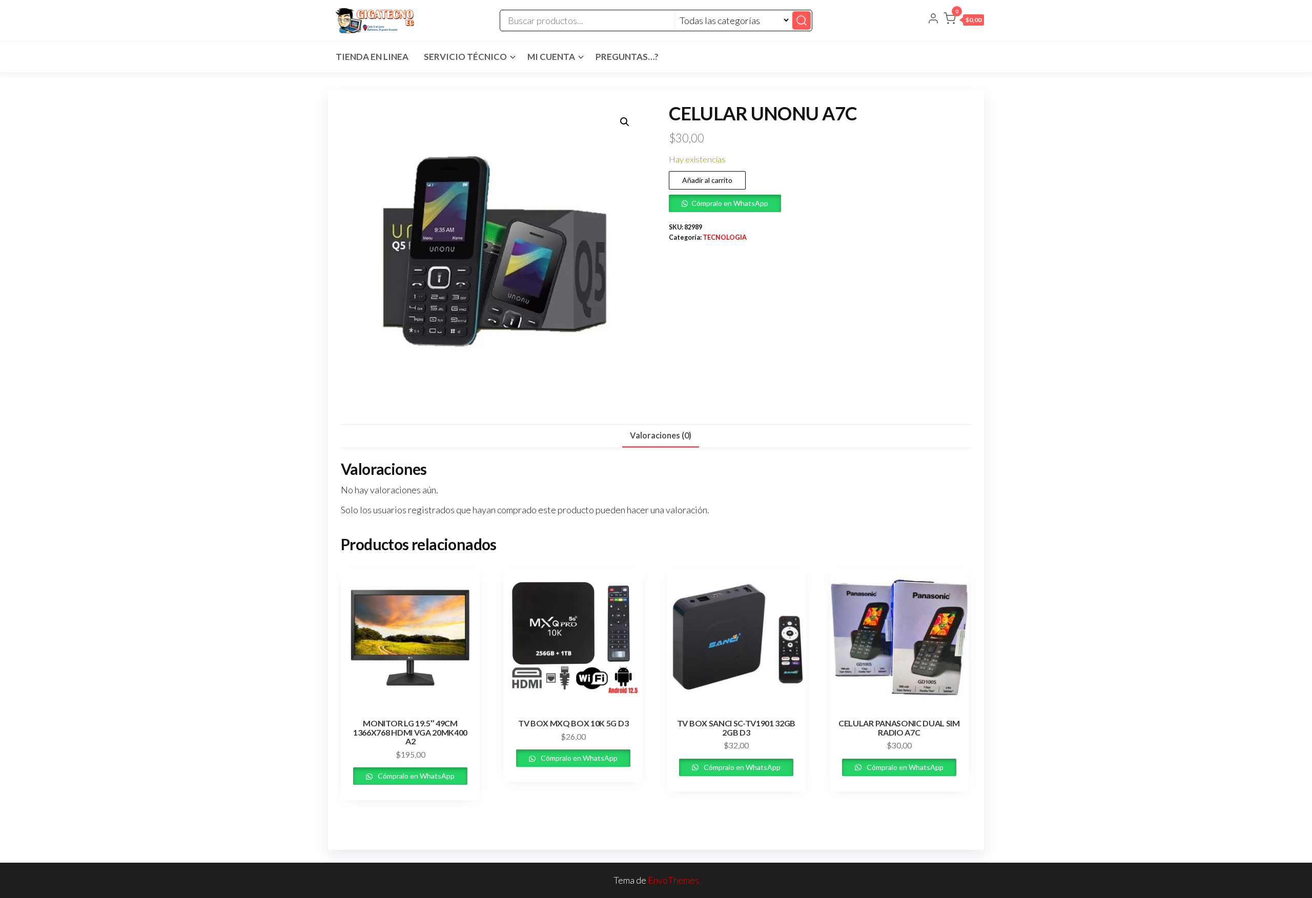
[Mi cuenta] (933, 19)
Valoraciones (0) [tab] (660, 435)
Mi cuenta (551, 56)
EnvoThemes (673, 880)
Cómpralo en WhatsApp (729, 203)
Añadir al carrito (707, 180)
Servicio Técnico (465, 56)
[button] (964, 20)
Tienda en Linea (372, 56)
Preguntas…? (627, 56)
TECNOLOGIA (725, 237)
